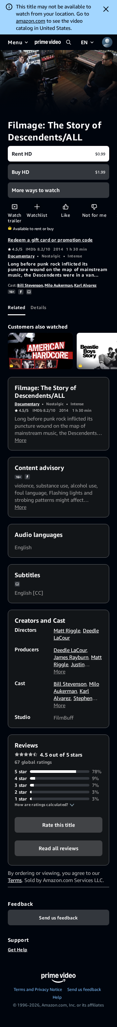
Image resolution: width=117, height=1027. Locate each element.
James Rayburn (71, 657)
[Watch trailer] (14, 206)
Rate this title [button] (58, 825)
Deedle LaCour (70, 650)
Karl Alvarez (85, 285)
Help (57, 997)
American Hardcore (40, 351)
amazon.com (30, 21)
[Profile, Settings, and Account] (107, 42)
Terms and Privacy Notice (38, 989)
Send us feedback (84, 989)
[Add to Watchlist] (37, 206)
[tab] (16, 307)
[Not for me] (94, 206)
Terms (15, 880)
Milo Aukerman (58, 285)
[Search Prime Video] (68, 42)
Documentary (21, 256)
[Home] (48, 42)
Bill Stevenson (30, 285)
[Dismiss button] (106, 9)
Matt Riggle (67, 630)
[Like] (65, 206)
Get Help (17, 949)
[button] (44, 805)
